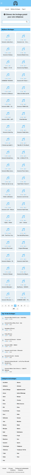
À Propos (10, 468)
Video (4, 457)
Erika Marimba (23, 119)
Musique (5, 428)
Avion (4, 396)
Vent (18, 453)
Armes (4, 393)
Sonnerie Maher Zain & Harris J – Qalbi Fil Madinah (15, 369)
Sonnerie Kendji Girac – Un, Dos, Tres (11, 158)
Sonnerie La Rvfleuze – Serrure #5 (11, 93)
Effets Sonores (20, 403)
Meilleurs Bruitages (15, 9)
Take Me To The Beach (23, 145)
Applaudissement (21, 389)
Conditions (13, 470)
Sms (18, 439)
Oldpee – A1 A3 (8, 67)
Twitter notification (8, 196)
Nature (18, 428)
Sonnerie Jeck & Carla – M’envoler (14, 350)
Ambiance (5, 386)
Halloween (5, 418)
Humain (19, 418)
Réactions (5, 439)
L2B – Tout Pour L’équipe (8, 235)
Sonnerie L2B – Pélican (8, 209)
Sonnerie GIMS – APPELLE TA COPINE (12, 119)
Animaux (19, 386)
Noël (4, 432)
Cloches (19, 400)
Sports (18, 442)
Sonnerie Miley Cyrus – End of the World (12, 171)
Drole (4, 403)
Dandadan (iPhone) (10, 328)
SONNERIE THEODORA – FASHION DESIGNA (13, 80)
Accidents (5, 382)
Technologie (6, 446)
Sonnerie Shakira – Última (8, 261)
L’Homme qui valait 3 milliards (9, 145)
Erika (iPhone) (8, 334)
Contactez (20, 470)
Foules (18, 410)
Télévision (5, 449)
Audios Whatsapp (21, 393)
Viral (18, 457)
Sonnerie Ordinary (7, 55)
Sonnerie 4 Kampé (7, 274)
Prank (18, 435)
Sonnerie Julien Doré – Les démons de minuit (13, 42)
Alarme (18, 382)
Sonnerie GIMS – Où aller (8, 106)
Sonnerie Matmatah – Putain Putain (11, 287)
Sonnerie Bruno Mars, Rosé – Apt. (13, 323)
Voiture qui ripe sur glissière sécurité (11, 183)
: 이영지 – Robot (8, 222)
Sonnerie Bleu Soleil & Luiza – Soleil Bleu (15, 317)
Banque (19, 396)
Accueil (7, 9)
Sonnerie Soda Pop (8, 132)
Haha (18, 414)
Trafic (4, 453)
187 (14, 308)
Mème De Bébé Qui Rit (23, 93)
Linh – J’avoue (23, 222)
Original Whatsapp (23, 248)
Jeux (4, 421)
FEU (4, 407)
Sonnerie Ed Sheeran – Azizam (13, 339)
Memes (4, 425)
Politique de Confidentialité (21, 468)
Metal (18, 425)
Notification (20, 432)
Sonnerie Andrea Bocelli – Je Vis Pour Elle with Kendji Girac (17, 362)
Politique (5, 435)
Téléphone (19, 446)
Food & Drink (6, 410)
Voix (4, 460)
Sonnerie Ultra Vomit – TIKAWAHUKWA (12, 248)
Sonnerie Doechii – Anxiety (12, 356)
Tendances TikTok (21, 449)
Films (18, 407)
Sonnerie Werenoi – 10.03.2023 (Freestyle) (13, 300)
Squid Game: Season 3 (23, 183)
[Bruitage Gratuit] (15, 3)
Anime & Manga (6, 389)
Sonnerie (5, 442)
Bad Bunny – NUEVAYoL (23, 287)
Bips (4, 400)
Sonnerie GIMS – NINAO (11, 345)
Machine (19, 421)
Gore (4, 414)
